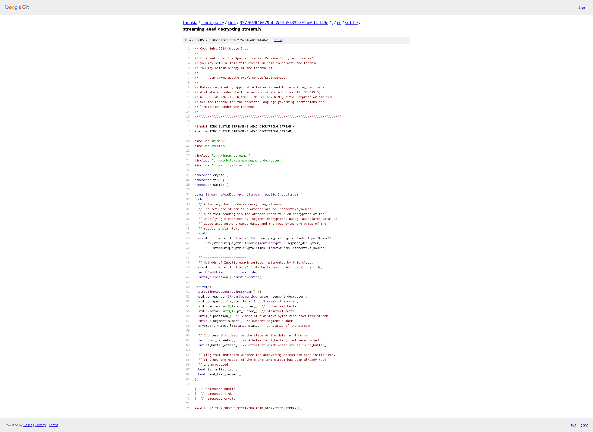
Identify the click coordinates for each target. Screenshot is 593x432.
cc (339, 22)
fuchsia (190, 22)
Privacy (40, 425)
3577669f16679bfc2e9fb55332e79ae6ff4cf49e (284, 22)
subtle (351, 22)
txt (573, 425)
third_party (212, 22)
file (278, 40)
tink (232, 22)
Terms (53, 425)
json (584, 425)
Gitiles (27, 425)
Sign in (583, 7)
